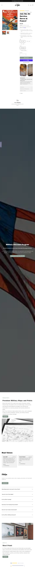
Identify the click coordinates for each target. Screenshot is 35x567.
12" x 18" (22, 41)
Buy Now (5, 416)
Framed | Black (24, 50)
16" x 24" (28, 41)
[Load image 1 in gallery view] (4, 32)
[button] (2, 5)
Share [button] (22, 93)
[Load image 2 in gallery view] (8, 32)
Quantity (21, 52)
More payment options (26, 62)
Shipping (21, 25)
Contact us (5, 483)
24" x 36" (22, 43)
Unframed (23, 47)
